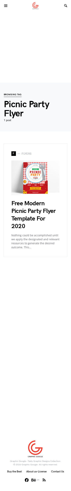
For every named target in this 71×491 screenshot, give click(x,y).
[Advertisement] (35, 47)
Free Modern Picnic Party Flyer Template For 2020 (33, 215)
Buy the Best (14, 471)
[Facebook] (27, 480)
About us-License (36, 471)
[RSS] (44, 480)
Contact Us (57, 471)
